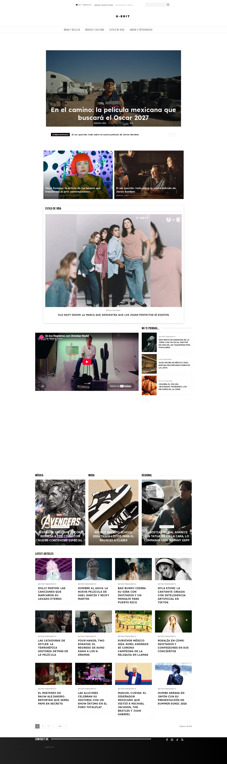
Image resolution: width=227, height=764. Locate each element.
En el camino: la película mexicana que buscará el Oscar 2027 (113, 113)
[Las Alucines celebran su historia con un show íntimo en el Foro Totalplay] (93, 674)
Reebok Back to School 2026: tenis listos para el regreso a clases (113, 536)
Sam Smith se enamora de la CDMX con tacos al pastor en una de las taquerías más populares (174, 344)
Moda (113, 527)
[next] (174, 134)
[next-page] (115, 320)
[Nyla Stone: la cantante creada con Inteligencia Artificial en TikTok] (173, 569)
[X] (182, 740)
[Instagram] (172, 740)
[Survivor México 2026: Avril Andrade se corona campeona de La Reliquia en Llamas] (133, 621)
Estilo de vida (113, 310)
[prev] (170, 134)
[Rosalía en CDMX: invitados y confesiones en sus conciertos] (173, 621)
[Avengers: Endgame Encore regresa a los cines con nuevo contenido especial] (60, 512)
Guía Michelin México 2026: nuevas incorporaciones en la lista (174, 365)
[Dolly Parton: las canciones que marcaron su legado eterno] (53, 569)
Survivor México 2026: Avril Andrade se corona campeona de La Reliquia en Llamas (133, 647)
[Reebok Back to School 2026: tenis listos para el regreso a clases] (113, 512)
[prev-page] (111, 320)
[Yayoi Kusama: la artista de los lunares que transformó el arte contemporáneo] (78, 175)
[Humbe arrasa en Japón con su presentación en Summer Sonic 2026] (173, 674)
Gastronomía (165, 359)
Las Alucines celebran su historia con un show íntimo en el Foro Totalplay (92, 700)
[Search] (167, 5)
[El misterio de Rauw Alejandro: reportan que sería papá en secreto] (53, 674)
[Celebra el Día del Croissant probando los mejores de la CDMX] (149, 385)
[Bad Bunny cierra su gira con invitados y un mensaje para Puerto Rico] (133, 569)
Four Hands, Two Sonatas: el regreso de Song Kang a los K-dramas (91, 647)
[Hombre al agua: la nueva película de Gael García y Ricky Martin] (93, 569)
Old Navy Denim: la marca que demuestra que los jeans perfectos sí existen (113, 314)
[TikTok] (177, 740)
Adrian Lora (100, 123)
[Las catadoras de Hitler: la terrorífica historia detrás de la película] (53, 621)
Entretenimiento (113, 103)
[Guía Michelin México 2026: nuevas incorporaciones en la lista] (149, 364)
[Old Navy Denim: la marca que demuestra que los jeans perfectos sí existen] (113, 260)
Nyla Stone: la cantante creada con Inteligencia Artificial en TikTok (172, 595)
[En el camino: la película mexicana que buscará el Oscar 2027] (113, 88)
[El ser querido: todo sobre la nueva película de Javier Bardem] (149, 175)
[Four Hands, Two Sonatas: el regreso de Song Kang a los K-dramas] (93, 621)
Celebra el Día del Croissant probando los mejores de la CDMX (173, 386)
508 (59, 726)
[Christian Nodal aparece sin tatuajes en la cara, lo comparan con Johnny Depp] (167, 512)
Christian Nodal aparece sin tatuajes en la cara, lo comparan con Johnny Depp (166, 536)
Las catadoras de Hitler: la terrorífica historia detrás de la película (53, 647)
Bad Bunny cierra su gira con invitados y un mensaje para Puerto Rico (132, 595)
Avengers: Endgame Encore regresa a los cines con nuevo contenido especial (113, 134)
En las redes (166, 527)
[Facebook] (167, 740)
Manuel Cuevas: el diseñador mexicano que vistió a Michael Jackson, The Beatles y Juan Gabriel (132, 703)
